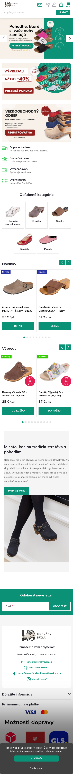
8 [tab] (46, 337)
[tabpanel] (18, 300)
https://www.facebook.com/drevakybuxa (39, 673)
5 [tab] (36, 337)
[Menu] (68, 4)
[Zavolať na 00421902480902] (48, 5)
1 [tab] (24, 337)
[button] (3, 38)
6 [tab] (39, 337)
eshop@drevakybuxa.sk (39, 662)
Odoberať (60, 606)
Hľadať (63, 12)
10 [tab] (50, 422)
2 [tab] (27, 337)
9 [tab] (49, 337)
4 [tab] (33, 337)
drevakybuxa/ (39, 679)
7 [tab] (42, 337)
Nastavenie (36, 768)
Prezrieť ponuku (16, 490)
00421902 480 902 (39, 667)
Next (68, 262)
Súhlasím (38, 758)
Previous (62, 262)
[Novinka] (18, 287)
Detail (18, 326)
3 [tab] (30, 337)
